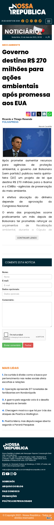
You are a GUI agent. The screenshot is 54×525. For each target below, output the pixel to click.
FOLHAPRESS (10, 122)
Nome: (5, 272)
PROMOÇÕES (9, 496)
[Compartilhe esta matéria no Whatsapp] (49, 114)
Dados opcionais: (11, 289)
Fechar (28, 345)
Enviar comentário (12, 345)
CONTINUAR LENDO (27, 237)
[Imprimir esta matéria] (44, 114)
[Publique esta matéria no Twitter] (39, 114)
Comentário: (8, 299)
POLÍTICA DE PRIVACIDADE (17, 501)
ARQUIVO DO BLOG (12, 486)
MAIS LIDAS (10, 368)
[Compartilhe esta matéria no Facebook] (33, 114)
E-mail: (5, 280)
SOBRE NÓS (8, 481)
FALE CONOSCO (11, 491)
